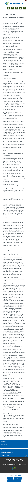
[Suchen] (12, 8)
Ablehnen (10, 478)
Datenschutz (4, 444)
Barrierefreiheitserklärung (7, 452)
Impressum (4, 447)
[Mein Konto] (24, 8)
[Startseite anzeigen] (14, 3)
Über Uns (3, 441)
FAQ (2, 449)
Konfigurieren (18, 478)
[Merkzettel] (16, 8)
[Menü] (8, 8)
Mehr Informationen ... (19, 475)
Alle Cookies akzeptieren (14, 481)
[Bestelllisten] (20, 8)
